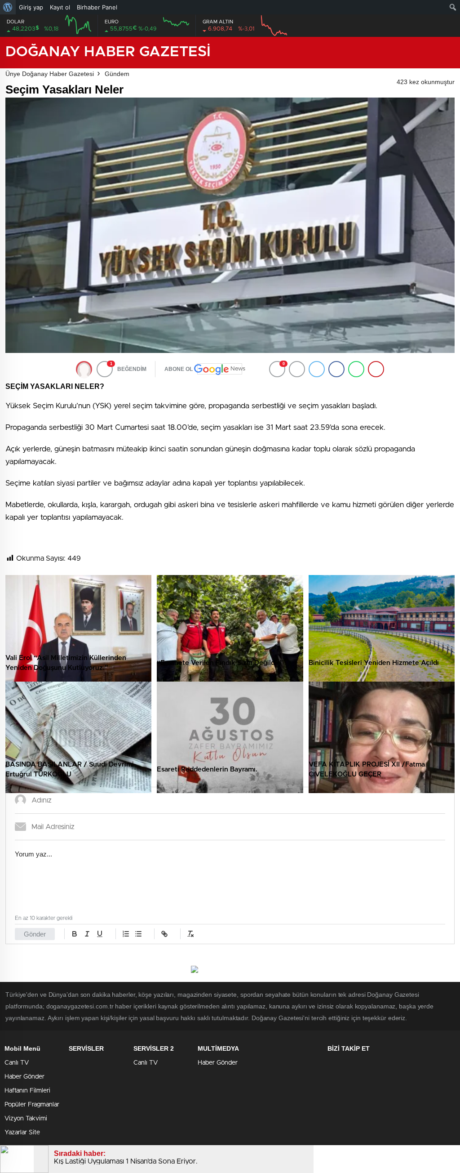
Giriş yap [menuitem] (31, 7)
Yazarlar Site (22, 1132)
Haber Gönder (24, 1077)
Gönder (35, 934)
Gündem (117, 73)
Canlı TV (16, 1063)
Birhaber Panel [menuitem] (97, 7)
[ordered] (125, 933)
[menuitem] (8, 7)
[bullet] (138, 933)
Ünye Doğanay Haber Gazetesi (49, 73)
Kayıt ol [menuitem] (60, 7)
